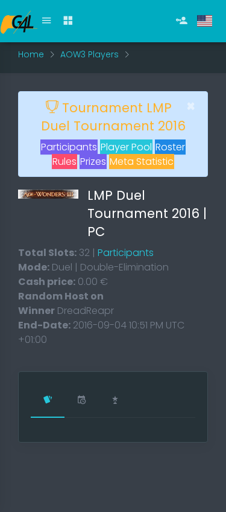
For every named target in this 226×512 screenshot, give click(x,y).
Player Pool (126, 147)
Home (31, 54)
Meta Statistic (142, 161)
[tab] (47, 401)
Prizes (93, 161)
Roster (170, 147)
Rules (64, 161)
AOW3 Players (89, 54)
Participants (69, 147)
